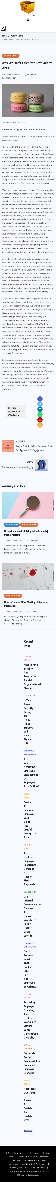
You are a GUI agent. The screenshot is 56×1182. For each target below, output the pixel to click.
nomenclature (27, 1160)
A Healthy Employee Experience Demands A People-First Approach (30, 868)
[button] (28, 20)
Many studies (23, 215)
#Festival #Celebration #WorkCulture (14, 411)
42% (19, 248)
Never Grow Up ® (15, 540)
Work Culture (17, 35)
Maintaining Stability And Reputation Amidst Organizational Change (32, 676)
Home (4, 35)
